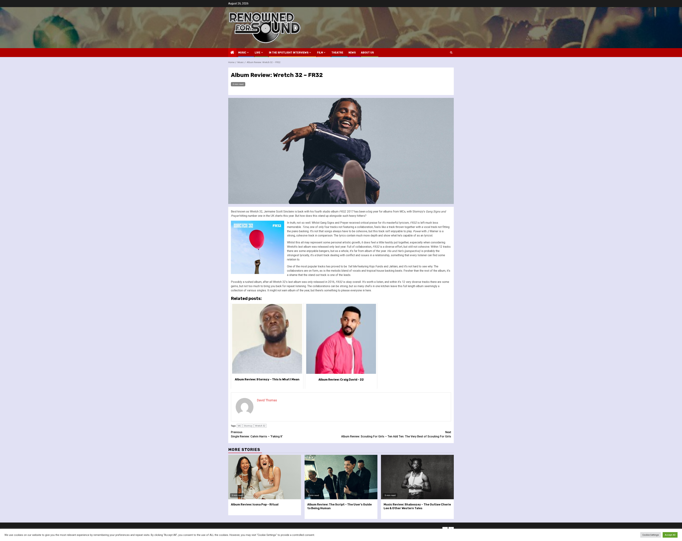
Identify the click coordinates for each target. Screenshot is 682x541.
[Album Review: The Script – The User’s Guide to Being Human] (341, 477)
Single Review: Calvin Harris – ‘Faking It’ (257, 434)
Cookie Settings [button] (650, 535)
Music (242, 52)
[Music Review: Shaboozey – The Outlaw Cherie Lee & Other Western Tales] (417, 477)
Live (257, 52)
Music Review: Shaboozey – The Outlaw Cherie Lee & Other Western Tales (417, 506)
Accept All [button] (670, 535)
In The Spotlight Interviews (288, 52)
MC (239, 425)
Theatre (337, 52)
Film (320, 52)
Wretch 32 (260, 425)
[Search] (451, 52)
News (352, 52)
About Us (367, 52)
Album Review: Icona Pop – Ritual (254, 504)
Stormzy (248, 425)
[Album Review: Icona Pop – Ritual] (264, 477)
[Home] (232, 52)
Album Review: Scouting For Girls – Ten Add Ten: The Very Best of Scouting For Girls (396, 434)
